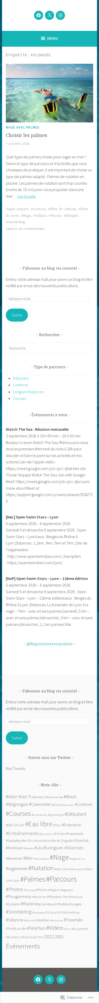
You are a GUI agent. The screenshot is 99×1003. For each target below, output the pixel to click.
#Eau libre (38, 824)
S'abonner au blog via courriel (49, 268)
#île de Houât (29, 937)
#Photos (14, 889)
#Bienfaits (38, 797)
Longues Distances (28, 391)
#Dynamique (56, 815)
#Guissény (13, 840)
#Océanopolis (76, 869)
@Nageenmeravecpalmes (50, 644)
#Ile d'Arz (27, 841)
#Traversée (73, 920)
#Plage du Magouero (60, 890)
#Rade (27, 904)
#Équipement (80, 929)
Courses (19, 398)
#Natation (41, 868)
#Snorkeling (15, 222)
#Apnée (22, 209)
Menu (52, 38)
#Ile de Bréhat (42, 841)
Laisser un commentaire (25, 229)
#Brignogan (17, 804)
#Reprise (40, 904)
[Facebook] (38, 15)
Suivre (17, 315)
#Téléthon (36, 928)
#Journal (81, 840)
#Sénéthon (42, 920)
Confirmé (20, 384)
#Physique (30, 890)
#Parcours (61, 879)
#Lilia (39, 847)
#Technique (56, 920)
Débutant (20, 378)
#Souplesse (38, 912)
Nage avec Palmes (23, 127)
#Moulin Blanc (41, 858)
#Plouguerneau (18, 896)
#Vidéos (54, 927)
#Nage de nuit (77, 858)
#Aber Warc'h (18, 796)
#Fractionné (74, 833)
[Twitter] (49, 15)
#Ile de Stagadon (62, 841)
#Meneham (14, 858)
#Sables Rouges (69, 904)
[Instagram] (60, 15)
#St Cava (50, 912)
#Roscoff (52, 904)
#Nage (26, 216)
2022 (49, 936)
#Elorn (57, 825)
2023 (59, 936)
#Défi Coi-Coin (15, 825)
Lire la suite (26, 196)
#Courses (38, 209)
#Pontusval (76, 897)
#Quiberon (13, 904)
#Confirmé (83, 804)
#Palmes (40, 216)
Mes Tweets (15, 768)
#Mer (27, 858)
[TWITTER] (49, 979)
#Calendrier (40, 804)
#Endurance (71, 824)
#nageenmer (16, 868)
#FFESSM (59, 834)
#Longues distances (63, 847)
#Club (55, 805)
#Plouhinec (39, 897)
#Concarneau (67, 805)
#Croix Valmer (39, 815)
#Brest (70, 796)
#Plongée (71, 216)
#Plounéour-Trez (57, 897)
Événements (23, 946)
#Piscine (55, 216)
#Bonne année (54, 797)
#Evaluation (46, 834)
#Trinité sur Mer (16, 928)
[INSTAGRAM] (60, 979)
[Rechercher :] (49, 348)
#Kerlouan (14, 847)
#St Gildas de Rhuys (68, 912)
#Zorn (67, 929)
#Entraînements (22, 833)
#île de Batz (13, 937)
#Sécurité (29, 920)
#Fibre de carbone (62, 209)
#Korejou (29, 848)
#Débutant (75, 814)
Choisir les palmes (26, 135)
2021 (40, 937)
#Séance (14, 920)
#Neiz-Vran (62, 869)
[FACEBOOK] (38, 979)
